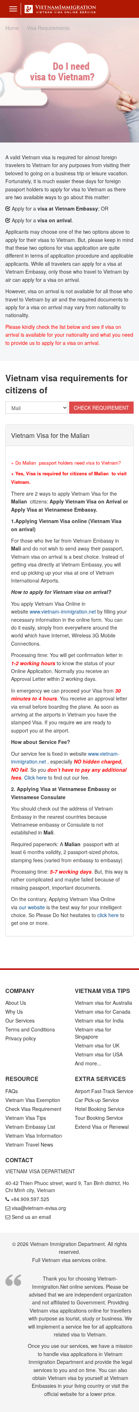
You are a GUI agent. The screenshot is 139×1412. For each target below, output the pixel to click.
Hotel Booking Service (99, 1108)
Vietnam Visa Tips (25, 1117)
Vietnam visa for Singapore (93, 1033)
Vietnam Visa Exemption (32, 1099)
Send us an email (31, 1216)
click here (108, 915)
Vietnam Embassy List (30, 1126)
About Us (15, 1002)
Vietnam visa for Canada (102, 1011)
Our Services (20, 1020)
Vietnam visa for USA (99, 1054)
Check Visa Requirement (33, 1108)
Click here (35, 777)
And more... (88, 1063)
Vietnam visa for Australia (103, 1002)
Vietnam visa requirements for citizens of (66, 384)
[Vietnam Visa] (58, 9)
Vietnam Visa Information (33, 1135)
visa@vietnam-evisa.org (39, 1207)
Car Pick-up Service (97, 1099)
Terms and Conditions (30, 1029)
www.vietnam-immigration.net (63, 611)
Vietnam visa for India (99, 1020)
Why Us (14, 1011)
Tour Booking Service (99, 1117)
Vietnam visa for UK (97, 1045)
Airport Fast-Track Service (104, 1091)
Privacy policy (20, 1038)
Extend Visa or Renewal (102, 1126)
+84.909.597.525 (30, 1198)
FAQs (11, 1091)
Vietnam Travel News (29, 1144)
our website (32, 907)
